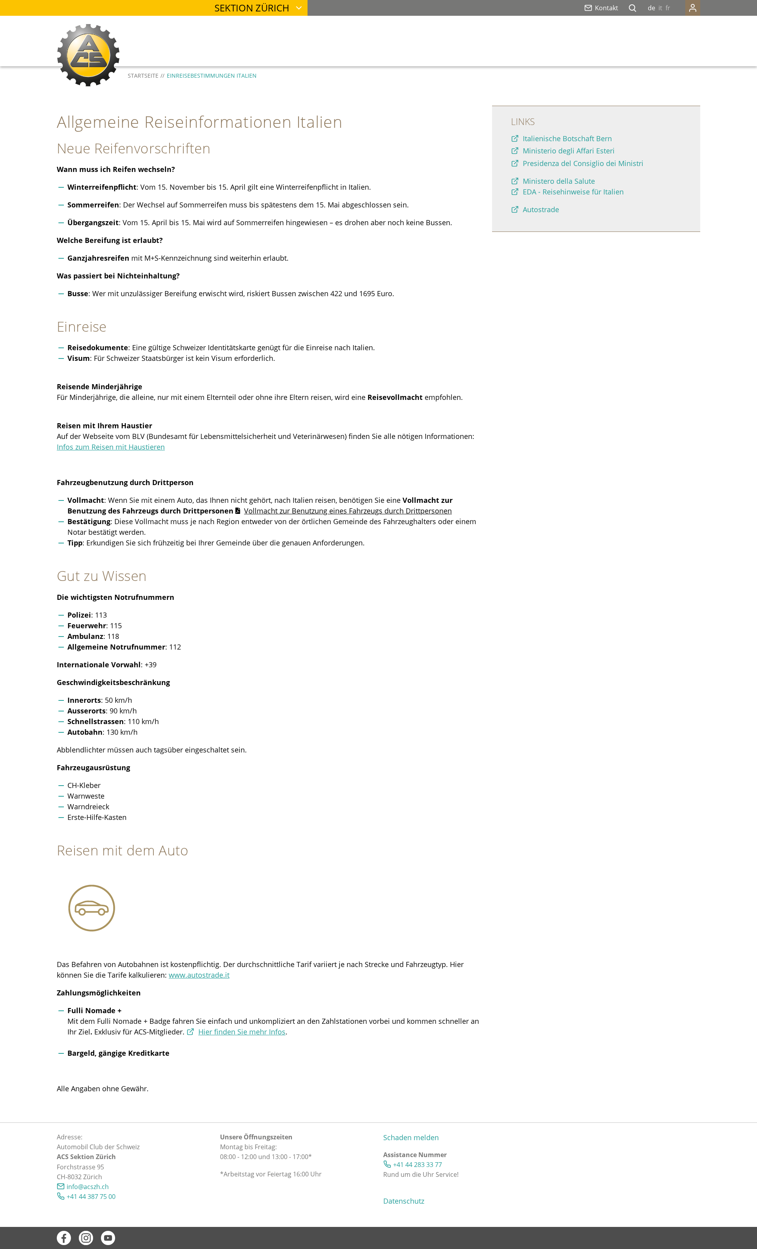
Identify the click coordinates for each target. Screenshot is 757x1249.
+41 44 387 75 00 (91, 1196)
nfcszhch (88, 1186)
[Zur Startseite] (88, 55)
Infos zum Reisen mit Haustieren (111, 447)
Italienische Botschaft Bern (567, 138)
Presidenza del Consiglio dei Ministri (583, 163)
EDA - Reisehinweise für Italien (573, 191)
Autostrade (541, 209)
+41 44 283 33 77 (417, 1164)
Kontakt (606, 8)
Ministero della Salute (559, 181)
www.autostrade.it (199, 975)
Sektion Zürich (251, 7)
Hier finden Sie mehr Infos (241, 1031)
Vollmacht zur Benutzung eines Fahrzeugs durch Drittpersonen (348, 510)
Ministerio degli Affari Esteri (569, 150)
